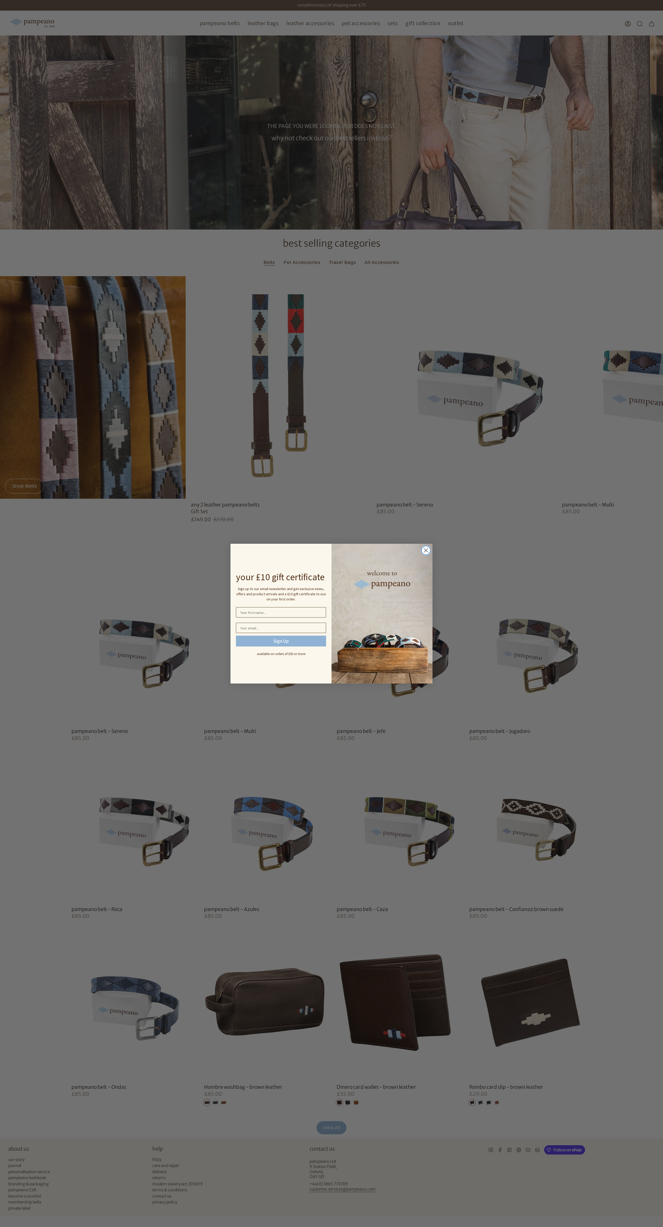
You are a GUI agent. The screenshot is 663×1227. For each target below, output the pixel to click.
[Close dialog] (425, 550)
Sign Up (281, 641)
